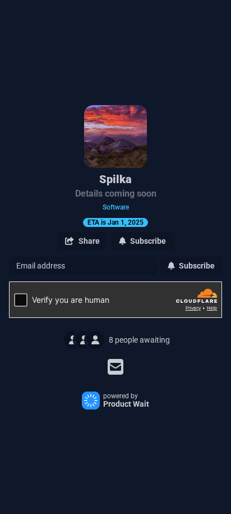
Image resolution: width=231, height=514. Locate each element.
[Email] (115, 367)
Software (116, 207)
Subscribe (197, 265)
